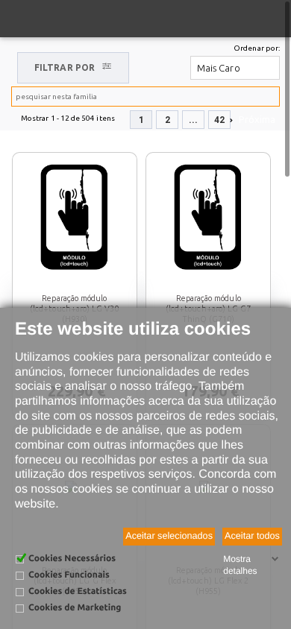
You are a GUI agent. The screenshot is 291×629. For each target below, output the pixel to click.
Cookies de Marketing (74, 608)
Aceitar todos (252, 536)
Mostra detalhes (240, 565)
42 (219, 120)
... (193, 120)
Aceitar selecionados (169, 536)
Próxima (257, 119)
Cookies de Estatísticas (77, 591)
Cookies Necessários (72, 558)
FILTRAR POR (64, 67)
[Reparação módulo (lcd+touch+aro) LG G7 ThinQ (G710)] (208, 216)
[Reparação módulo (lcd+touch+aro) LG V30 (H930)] (75, 216)
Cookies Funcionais (69, 575)
